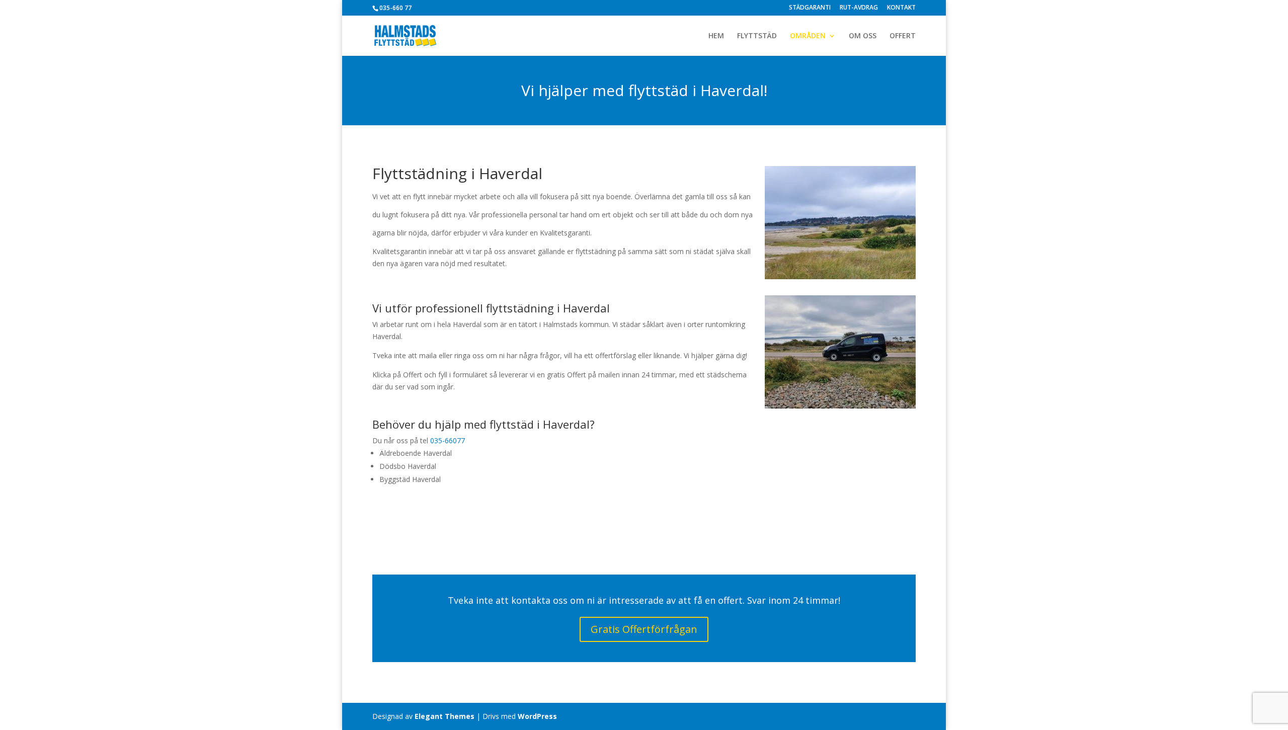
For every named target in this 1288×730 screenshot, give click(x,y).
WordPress (537, 716)
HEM (716, 36)
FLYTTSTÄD (757, 36)
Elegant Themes (444, 716)
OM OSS (862, 36)
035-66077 (447, 440)
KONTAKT (901, 8)
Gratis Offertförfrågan (644, 629)
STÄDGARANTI (810, 8)
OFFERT (903, 36)
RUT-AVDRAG (859, 8)
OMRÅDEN (808, 36)
